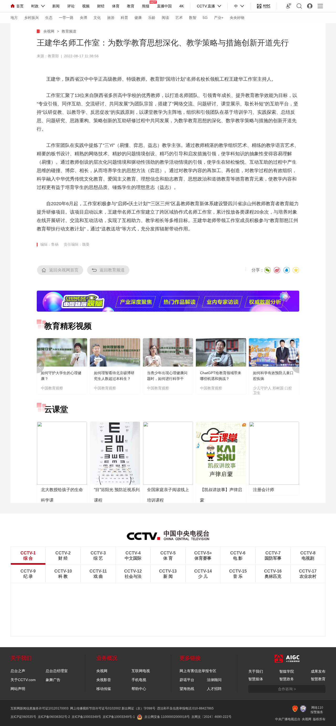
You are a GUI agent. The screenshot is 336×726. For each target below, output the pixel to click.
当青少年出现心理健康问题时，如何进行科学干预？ (167, 379)
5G (205, 18)
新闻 (56, 6)
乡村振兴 (31, 18)
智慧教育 (318, 679)
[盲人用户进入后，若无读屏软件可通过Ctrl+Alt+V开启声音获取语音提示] (288, 6)
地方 (14, 18)
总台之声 (17, 671)
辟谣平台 (187, 680)
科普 (124, 18)
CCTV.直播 (206, 6)
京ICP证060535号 (23, 717)
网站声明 (17, 689)
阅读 (165, 18)
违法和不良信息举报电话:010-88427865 (185, 708)
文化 (97, 18)
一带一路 (66, 18)
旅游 (110, 18)
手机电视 (139, 680)
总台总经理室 (57, 671)
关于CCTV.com (23, 680)
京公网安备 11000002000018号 (167, 717)
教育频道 (69, 31)
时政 (35, 6)
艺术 (179, 18)
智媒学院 (286, 671)
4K (181, 6)
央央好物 (237, 18)
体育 (115, 6)
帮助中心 (139, 689)
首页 (20, 6)
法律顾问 (214, 680)
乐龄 (151, 18)
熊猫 (145, 6)
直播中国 (164, 6)
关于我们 (255, 671)
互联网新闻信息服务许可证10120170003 (39, 708)
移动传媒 (103, 689)
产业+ (218, 18)
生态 (48, 18)
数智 (192, 18)
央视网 (48, 31)
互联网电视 (141, 671)
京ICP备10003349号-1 (119, 717)
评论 (71, 6)
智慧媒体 (255, 679)
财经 (100, 6)
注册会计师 (263, 489)
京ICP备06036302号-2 (54, 717)
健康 (138, 18)
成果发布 (318, 671)
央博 (83, 18)
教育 (130, 6)
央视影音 (103, 680)
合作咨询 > (287, 689)
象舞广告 (53, 680)
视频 (86, 6)
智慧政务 (286, 679)
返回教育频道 (112, 270)
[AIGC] (263, 6)
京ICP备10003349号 (86, 717)
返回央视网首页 (63, 270)
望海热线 (187, 689)
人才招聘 (214, 689)
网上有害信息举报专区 (198, 671)
